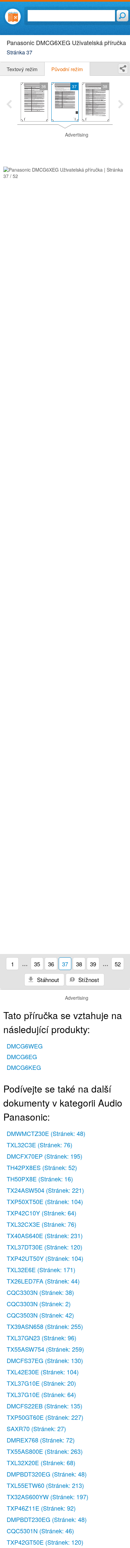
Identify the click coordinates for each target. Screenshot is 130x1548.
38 (79, 964)
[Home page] (13, 16)
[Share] (123, 68)
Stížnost (88, 979)
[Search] (122, 15)
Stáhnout (47, 979)
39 (93, 964)
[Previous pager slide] (9, 105)
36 (51, 964)
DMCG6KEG (24, 1067)
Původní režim (67, 68)
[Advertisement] (65, 148)
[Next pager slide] (121, 105)
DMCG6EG (22, 1056)
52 (118, 964)
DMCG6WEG (25, 1045)
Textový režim (22, 68)
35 (37, 964)
